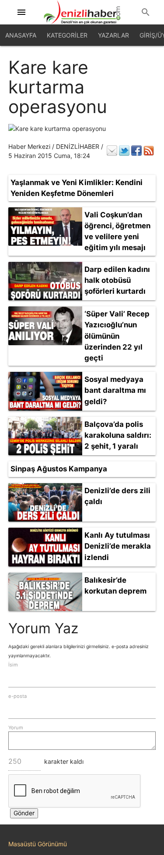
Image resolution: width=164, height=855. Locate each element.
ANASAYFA (20, 35)
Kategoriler (67, 35)
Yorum (15, 728)
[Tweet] (124, 150)
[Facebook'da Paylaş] (136, 150)
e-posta (17, 696)
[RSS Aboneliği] (148, 150)
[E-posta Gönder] (112, 150)
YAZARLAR (113, 35)
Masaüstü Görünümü (37, 844)
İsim (13, 665)
